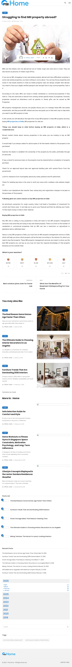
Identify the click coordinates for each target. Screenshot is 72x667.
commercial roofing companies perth (12, 640)
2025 (6, 594)
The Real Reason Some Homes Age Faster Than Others (16, 315)
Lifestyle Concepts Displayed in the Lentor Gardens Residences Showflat (17, 474)
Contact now (64, 662)
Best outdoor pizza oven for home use (17, 284)
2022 (6, 605)
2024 (6, 598)
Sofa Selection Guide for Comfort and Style (14, 413)
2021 (5, 609)
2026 (6, 580)
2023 (6, 602)
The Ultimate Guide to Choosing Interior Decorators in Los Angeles (17, 343)
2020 (6, 613)
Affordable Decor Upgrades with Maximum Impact (18, 570)
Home (5, 13)
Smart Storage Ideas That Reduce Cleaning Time (28, 519)
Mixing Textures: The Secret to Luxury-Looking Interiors (30, 536)
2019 (5, 617)
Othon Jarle (30, 58)
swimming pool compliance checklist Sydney (37, 640)
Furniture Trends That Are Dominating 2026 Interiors (15, 371)
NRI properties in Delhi (15, 121)
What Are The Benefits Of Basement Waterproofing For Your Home (54, 286)
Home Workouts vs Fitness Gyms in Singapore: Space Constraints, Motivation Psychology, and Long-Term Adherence (16, 442)
